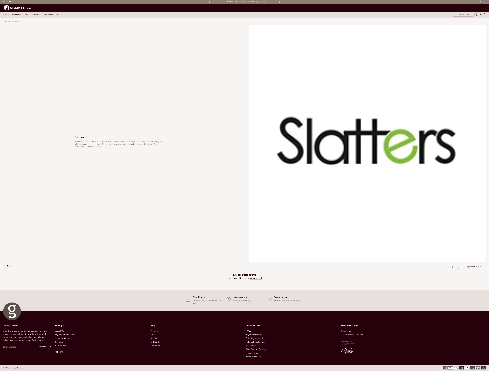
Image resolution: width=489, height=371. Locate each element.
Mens (153, 334)
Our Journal (60, 345)
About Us (59, 331)
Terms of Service (253, 356)
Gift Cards (155, 342)
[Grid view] (451, 266)
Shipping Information (255, 338)
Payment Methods (254, 334)
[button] (463, 15)
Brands (154, 338)
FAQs (248, 331)
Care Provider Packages (256, 349)
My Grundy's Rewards (65, 334)
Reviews (59, 342)
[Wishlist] (475, 14)
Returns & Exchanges (255, 342)
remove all (256, 278)
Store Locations (62, 338)
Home (5, 21)
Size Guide (251, 345)
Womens (155, 331)
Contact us (346, 331)
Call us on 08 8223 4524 (352, 334)
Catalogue (155, 345)
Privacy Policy (252, 353)
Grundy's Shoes (15, 368)
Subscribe (43, 347)
